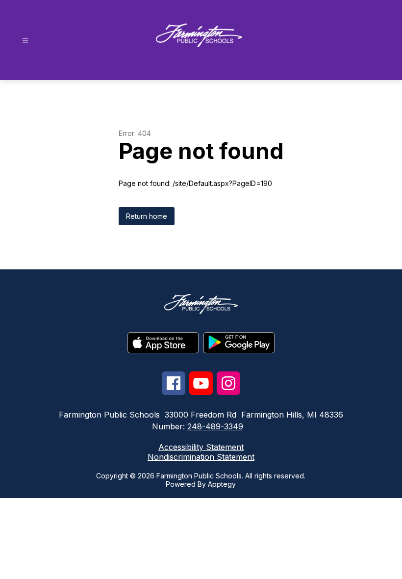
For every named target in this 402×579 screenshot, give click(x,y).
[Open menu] (25, 40)
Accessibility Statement (201, 447)
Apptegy (222, 484)
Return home (146, 216)
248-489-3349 (215, 426)
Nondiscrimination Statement (201, 457)
